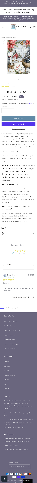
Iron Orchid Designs (10, 321)
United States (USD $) (17, 466)
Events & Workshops (11, 344)
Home (3, 37)
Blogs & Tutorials (10, 348)
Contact (6, 389)
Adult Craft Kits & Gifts (12, 330)
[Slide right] (23, 80)
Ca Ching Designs (22, 482)
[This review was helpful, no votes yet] (28, 297)
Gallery (6, 380)
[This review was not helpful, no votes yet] (32, 297)
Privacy (6, 370)
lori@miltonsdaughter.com (18, 449)
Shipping (4, 99)
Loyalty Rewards (9, 339)
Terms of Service (9, 375)
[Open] (4, 479)
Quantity (4, 107)
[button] (2, 27)
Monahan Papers (9, 326)
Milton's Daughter (14, 480)
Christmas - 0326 (11, 308)
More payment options (18, 129)
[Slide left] (14, 80)
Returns (6, 361)
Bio (5, 384)
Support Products (9, 335)
